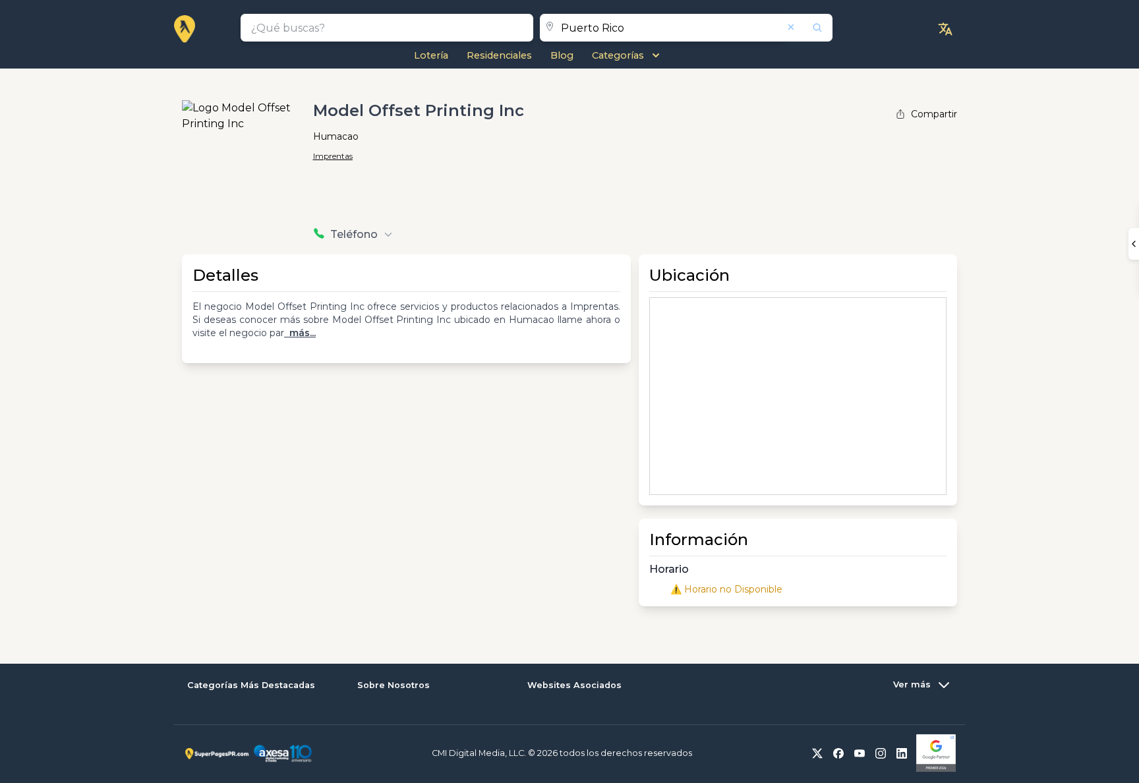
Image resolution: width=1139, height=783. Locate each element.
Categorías (618, 55)
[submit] (808, 27)
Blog (561, 55)
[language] (945, 29)
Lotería (431, 55)
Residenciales (499, 55)
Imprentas (333, 156)
